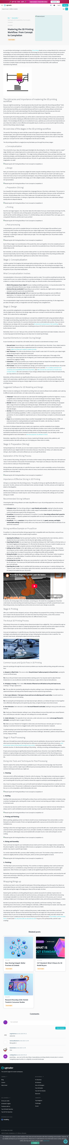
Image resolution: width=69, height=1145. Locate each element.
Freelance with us (5, 1106)
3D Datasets (38, 1082)
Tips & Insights (15, 17)
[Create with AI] (51, 5)
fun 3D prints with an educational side (25, 918)
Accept (35, 1143)
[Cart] (54, 5)
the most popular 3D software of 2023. (37, 434)
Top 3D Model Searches (7, 1109)
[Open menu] (2, 5)
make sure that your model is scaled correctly (23, 349)
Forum (37, 1106)
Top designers (38, 1100)
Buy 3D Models (38, 1076)
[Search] (66, 9)
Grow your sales (5, 1101)
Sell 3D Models (5, 1097)
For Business (38, 1079)
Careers (3, 1082)
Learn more (46, 1140)
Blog (9, 17)
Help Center (4, 1085)
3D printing (35, 50)
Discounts (37, 1093)
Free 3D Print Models (40, 1091)
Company (3, 1076)
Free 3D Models (39, 1088)
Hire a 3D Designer (39, 1085)
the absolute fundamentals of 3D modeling (46, 324)
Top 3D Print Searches (6, 1112)
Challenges (38, 1103)
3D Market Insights (6, 1103)
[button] (63, 9)
